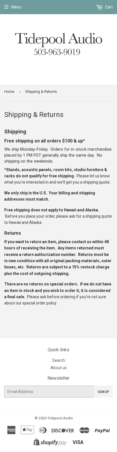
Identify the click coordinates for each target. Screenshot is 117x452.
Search (58, 360)
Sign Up (103, 392)
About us (59, 367)
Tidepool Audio (60, 418)
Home (9, 91)
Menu (16, 7)
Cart (108, 7)
